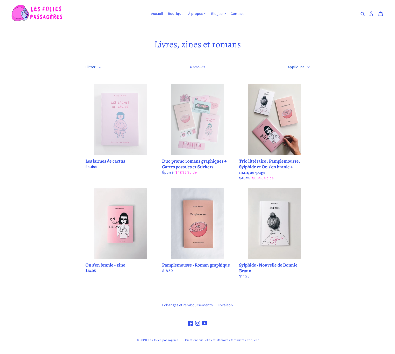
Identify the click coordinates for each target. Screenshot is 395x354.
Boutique (175, 13)
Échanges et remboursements (187, 305)
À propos (196, 13)
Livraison (225, 305)
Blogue (217, 13)
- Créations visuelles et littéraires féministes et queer (221, 340)
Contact (237, 13)
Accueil (157, 13)
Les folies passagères (163, 340)
